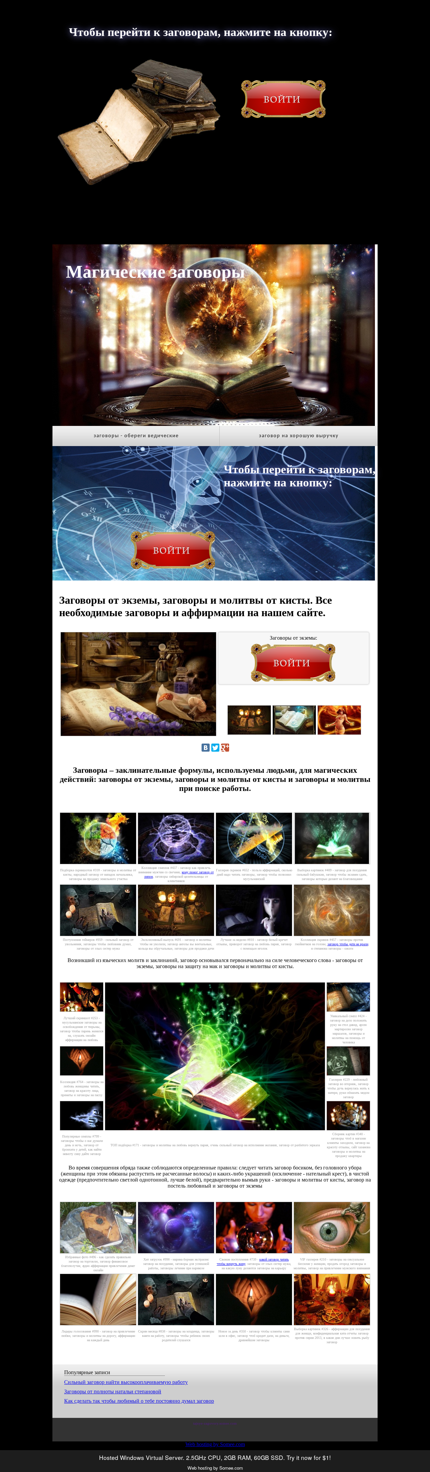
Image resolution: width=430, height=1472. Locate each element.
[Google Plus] (225, 748)
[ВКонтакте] (206, 748)
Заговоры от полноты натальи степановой (112, 1391)
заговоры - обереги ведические (136, 436)
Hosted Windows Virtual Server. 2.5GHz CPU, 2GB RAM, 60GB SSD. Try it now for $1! (215, 1457)
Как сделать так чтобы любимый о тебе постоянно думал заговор (139, 1401)
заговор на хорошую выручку (299, 436)
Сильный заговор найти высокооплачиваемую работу (126, 1382)
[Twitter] (215, 748)
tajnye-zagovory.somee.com (215, 1423)
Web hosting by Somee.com (215, 1444)
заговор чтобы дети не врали (348, 944)
